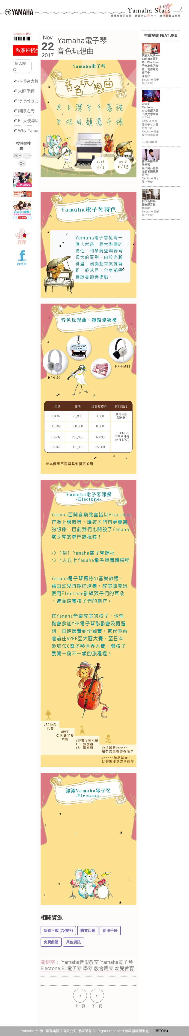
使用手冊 (110, 930)
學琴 (88, 968)
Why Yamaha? (31, 130)
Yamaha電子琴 (116, 962)
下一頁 (97, 1000)
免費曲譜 (51, 942)
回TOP (160, 1031)
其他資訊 (73, 942)
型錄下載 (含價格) (58, 930)
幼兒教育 (124, 968)
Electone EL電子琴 (61, 968)
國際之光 (26, 110)
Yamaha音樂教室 (80, 962)
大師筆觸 (26, 90)
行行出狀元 (28, 100)
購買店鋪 (87, 930)
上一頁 (80, 1000)
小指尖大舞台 (30, 81)
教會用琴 (103, 968)
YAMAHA (19, 11)
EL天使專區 (28, 120)
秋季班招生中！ (33, 50)
